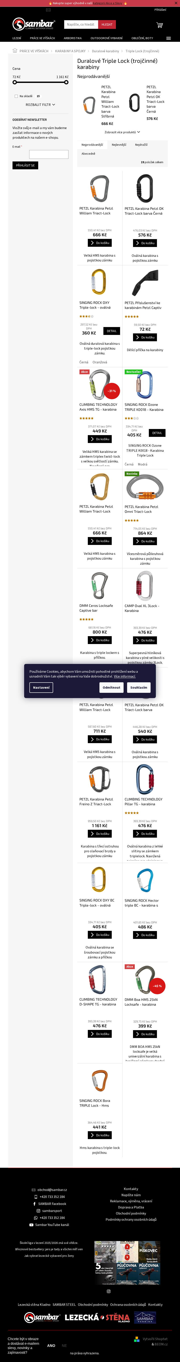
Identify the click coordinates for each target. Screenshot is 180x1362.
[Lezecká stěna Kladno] (97, 1317)
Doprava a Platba (131, 1207)
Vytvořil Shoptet (155, 1339)
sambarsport (52, 1210)
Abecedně (88, 154)
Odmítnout (111, 687)
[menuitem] (16, 38)
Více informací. (125, 676)
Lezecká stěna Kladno (34, 1304)
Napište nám (131, 1195)
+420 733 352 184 (52, 1196)
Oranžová (100, 362)
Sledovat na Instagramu (131, 1291)
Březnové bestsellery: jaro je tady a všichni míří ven (49, 1249)
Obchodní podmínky (131, 1213)
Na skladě (30, 96)
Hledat (107, 24)
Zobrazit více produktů (120, 132)
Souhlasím (138, 687)
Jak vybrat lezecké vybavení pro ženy (49, 1256)
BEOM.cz (161, 1344)
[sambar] (42, 1317)
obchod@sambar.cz (52, 1189)
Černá (83, 362)
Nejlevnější (119, 145)
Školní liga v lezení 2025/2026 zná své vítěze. (49, 1243)
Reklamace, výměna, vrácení (131, 1201)
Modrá (142, 464)
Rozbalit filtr (38, 104)
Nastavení (41, 687)
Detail (112, 331)
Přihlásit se (25, 165)
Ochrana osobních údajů (128, 1304)
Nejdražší (141, 145)
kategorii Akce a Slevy (107, 3)
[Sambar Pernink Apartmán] (145, 1317)
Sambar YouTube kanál (52, 1224)
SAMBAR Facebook (52, 1203)
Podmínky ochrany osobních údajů (131, 1219)
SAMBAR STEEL (64, 1304)
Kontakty (131, 1189)
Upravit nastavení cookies (119, 1353)
